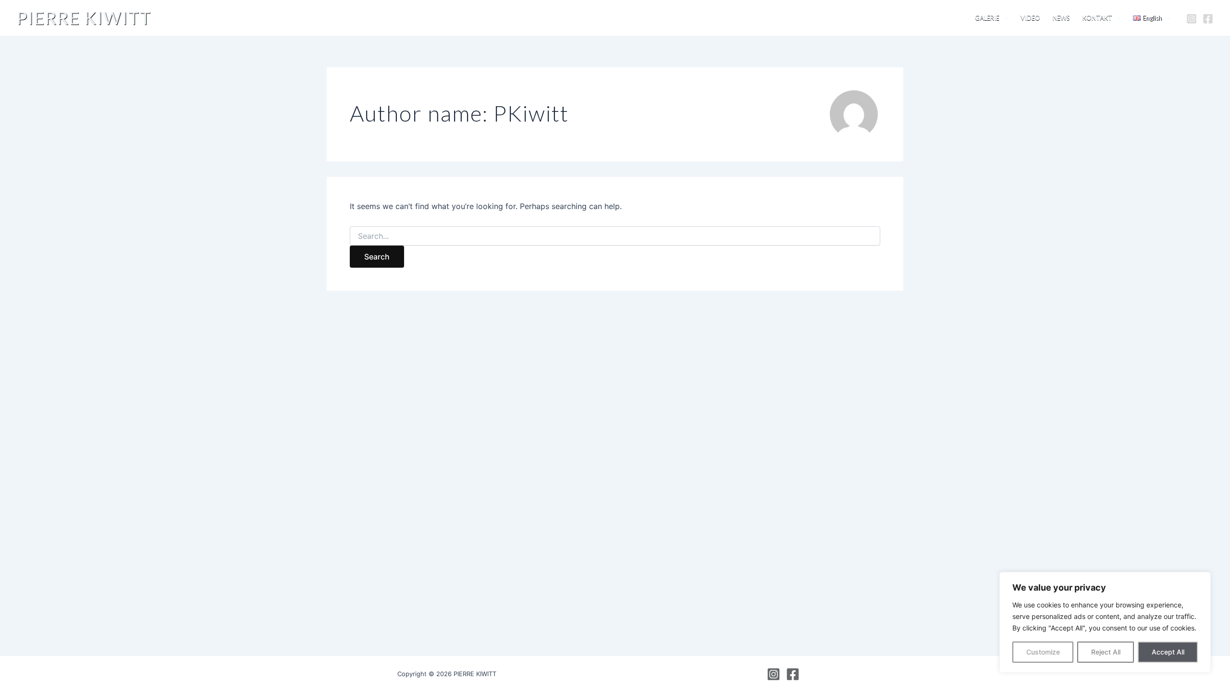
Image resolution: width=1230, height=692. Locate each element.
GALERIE (987, 18)
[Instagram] (1191, 18)
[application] (1003, 18)
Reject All (1105, 652)
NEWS (1061, 18)
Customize (1043, 652)
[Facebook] (1208, 18)
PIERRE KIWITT (84, 17)
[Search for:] (615, 236)
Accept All (1168, 652)
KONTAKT (1097, 18)
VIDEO (1030, 18)
